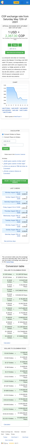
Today (15, 45)
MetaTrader (25, 437)
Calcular (5, 148)
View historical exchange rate (15, 52)
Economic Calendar (20, 154)
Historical (16, 431)
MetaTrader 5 (18, 116)
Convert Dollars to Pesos (12, 134)
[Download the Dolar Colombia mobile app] (4, 443)
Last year (15, 110)
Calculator (6, 343)
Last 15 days (6, 108)
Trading (16, 2)
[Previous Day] (9, 45)
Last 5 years (23, 110)
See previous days (10, 241)
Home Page (10, 262)
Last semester (6, 110)
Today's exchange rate (7, 431)
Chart (2, 434)
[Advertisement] (15, 9)
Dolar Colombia (9, 440)
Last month (14, 108)
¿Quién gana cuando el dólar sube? (14, 161)
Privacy (13, 434)
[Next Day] (20, 45)
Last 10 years (7, 112)
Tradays (5, 437)
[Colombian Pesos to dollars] (2, 3)
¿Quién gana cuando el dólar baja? (14, 163)
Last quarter (24, 108)
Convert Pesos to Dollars (12, 137)
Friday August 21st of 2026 (11, 207)
